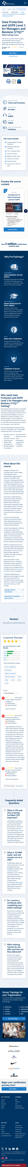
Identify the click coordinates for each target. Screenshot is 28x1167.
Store (16, 1103)
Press (2, 1129)
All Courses (5, 12)
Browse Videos (12, 229)
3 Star (4, 655)
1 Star (4, 659)
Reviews (9, 9)
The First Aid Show (5, 1133)
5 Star (4, 651)
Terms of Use (18, 1129)
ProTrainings (16, 1152)
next (26, 211)
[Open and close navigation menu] (25, 3)
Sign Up (3, 1106)
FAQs (14, 9)
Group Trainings (13, 1018)
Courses (3, 1099)
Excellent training (10, 676)
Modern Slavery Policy (20, 1133)
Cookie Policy (18, 1131)
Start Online (12, 53)
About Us (3, 1125)
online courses (19, 882)
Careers (3, 1131)
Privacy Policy (18, 1125)
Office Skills (15, 12)
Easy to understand (10, 667)
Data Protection (19, 1127)
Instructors (3, 1103)
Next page (19, 786)
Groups (2, 1101)
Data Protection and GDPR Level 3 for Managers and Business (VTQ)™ (13, 14)
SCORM (9, 871)
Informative (8, 670)
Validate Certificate (19, 1108)
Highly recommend (10, 673)
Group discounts (13, 56)
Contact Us (17, 1101)
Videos (4, 9)
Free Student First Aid (6, 1135)
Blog (16, 1099)
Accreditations (18, 1106)
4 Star (4, 653)
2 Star (4, 657)
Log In (2, 1108)
